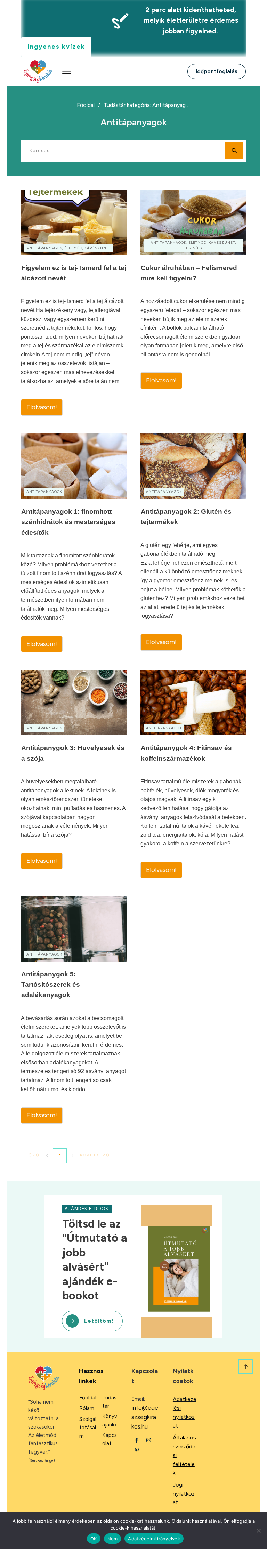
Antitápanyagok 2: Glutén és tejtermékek (193, 543)
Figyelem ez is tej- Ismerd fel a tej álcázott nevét (74, 303)
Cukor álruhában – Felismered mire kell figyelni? (193, 303)
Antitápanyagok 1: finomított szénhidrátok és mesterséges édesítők (74, 543)
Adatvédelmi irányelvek (154, 1538)
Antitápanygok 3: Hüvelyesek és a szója (74, 774)
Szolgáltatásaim (87, 1427)
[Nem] (258, 1530)
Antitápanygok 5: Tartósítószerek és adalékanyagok (74, 1010)
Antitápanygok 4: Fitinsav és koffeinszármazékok (193, 774)
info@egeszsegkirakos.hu (144, 1417)
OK (93, 1538)
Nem (112, 1538)
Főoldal (87, 1398)
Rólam (86, 1408)
